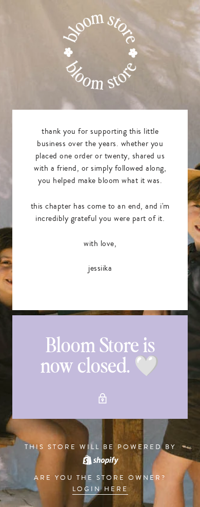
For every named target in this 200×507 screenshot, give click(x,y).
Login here (100, 489)
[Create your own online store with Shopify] (100, 458)
